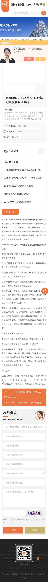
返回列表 (12, 397)
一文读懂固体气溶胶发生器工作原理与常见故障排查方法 (24, 170)
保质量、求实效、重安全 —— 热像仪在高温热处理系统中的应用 (24, 178)
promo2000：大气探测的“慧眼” (17, 202)
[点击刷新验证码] (34, 513)
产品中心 (25, 40)
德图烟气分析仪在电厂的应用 (17, 194)
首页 (16, 40)
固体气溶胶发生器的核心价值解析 (19, 186)
